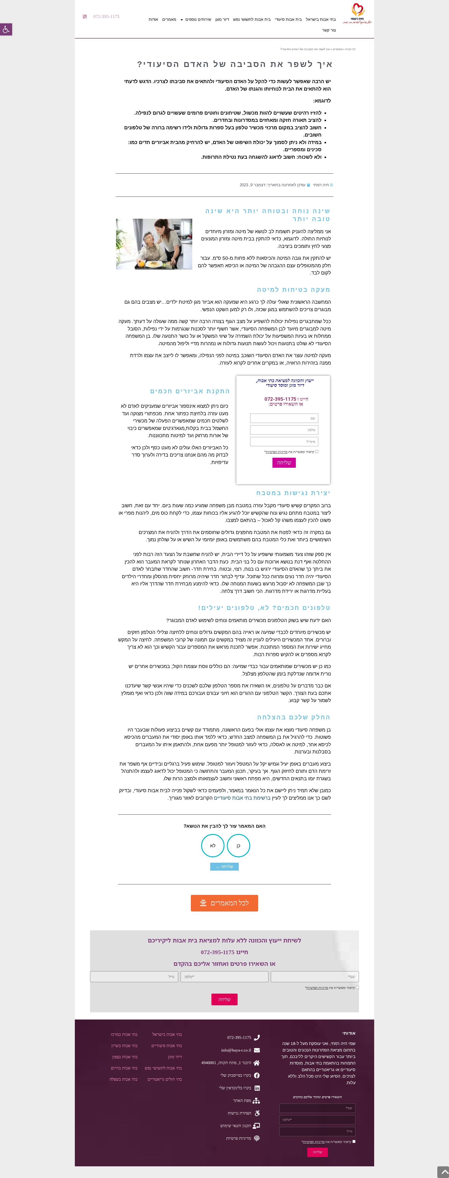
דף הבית (350, 49)
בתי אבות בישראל (321, 19)
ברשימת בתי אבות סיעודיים (242, 798)
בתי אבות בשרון (124, 1045)
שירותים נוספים (198, 19)
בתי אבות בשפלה (123, 1079)
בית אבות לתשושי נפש (252, 19)
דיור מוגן (222, 19)
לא (213, 845)
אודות (153, 19)
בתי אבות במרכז (124, 1034)
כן (238, 845)
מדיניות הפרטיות (276, 452)
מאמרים (169, 19)
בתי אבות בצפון (125, 1057)
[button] (101, 16)
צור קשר (329, 30)
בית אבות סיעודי (288, 19)
